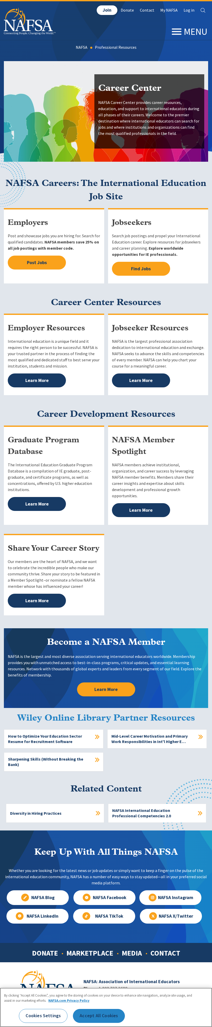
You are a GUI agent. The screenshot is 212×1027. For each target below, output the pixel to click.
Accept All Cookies (99, 1016)
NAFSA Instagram (175, 897)
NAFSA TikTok (109, 916)
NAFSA (81, 47)
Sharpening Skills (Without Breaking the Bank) (45, 761)
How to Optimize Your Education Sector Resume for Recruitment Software (45, 738)
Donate (127, 10)
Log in (189, 10)
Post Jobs (37, 262)
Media (132, 953)
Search (203, 10)
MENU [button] (195, 31)
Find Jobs (141, 269)
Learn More (37, 380)
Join (107, 10)
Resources (127, 47)
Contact (147, 10)
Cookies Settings (43, 1016)
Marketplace (89, 953)
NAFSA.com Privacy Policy (68, 1000)
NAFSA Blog (43, 897)
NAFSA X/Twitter (176, 916)
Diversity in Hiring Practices (36, 813)
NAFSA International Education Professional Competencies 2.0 (141, 813)
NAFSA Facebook (109, 897)
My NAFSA (169, 10)
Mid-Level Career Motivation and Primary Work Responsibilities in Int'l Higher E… (149, 738)
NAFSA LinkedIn (42, 916)
